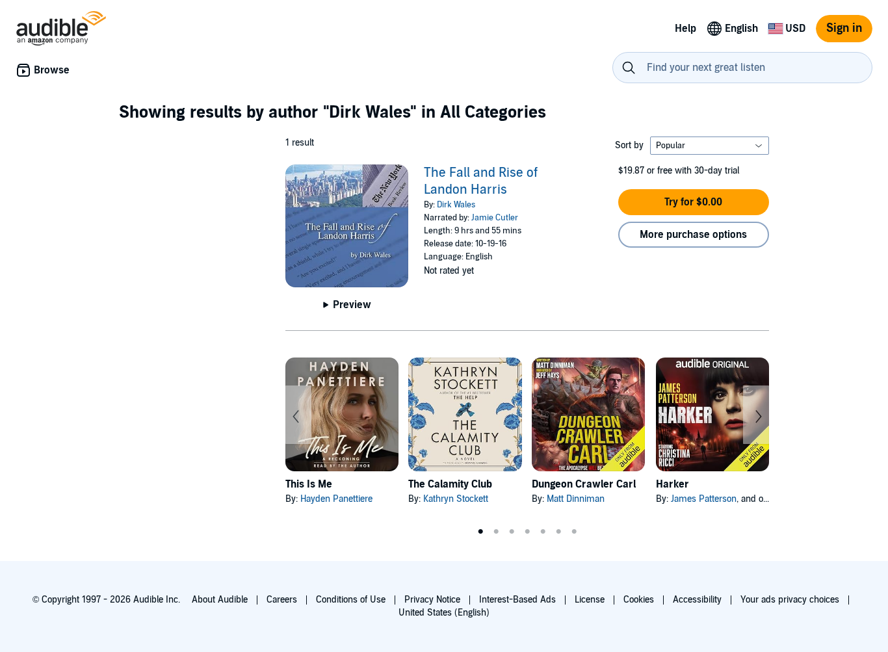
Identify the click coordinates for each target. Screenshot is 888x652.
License (590, 599)
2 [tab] (496, 531)
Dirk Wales (456, 205)
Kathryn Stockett (455, 498)
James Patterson (704, 498)
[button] (693, 202)
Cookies (638, 599)
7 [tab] (574, 531)
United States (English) (444, 612)
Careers (282, 599)
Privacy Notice (432, 599)
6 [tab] (558, 531)
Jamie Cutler (494, 218)
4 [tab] (527, 531)
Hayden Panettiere (336, 498)
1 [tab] (480, 531)
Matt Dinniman (576, 498)
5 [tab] (542, 531)
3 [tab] (511, 531)
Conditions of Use (350, 599)
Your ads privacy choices (789, 599)
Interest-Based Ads (517, 599)
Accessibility (697, 599)
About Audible (220, 599)
